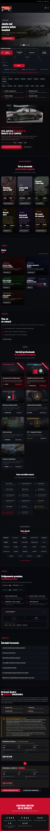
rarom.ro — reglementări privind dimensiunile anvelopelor (18, 735)
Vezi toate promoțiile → (44, 253)
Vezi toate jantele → (28, 146)
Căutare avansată (44, 53)
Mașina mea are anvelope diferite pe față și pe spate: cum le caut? (18, 677)
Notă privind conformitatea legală (16, 718)
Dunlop (32, 85)
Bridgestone (20, 85)
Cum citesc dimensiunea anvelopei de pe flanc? (14, 648)
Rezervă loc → (6, 287)
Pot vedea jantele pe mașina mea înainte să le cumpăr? (16, 672)
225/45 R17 (36, 78)
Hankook (42, 85)
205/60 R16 (23, 78)
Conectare (39, 1)
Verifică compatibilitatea (10, 790)
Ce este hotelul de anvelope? (10, 667)
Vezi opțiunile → (7, 302)
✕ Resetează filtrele (44, 69)
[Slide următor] (47, 43)
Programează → (31, 272)
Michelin (3, 85)
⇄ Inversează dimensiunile (31, 790)
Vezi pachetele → (7, 38)
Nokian (37, 85)
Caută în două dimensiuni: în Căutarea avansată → (27, 72)
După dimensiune (6, 53)
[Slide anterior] (2, 43)
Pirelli (15, 85)
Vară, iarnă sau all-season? (9, 653)
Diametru (35, 745)
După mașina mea (20, 53)
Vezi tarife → (19, 412)
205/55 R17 (29, 78)
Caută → (19, 65)
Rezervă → (30, 287)
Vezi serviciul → (18, 384)
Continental (9, 85)
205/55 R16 (17, 78)
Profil (19, 745)
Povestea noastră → (7, 339)
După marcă (32, 52)
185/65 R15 (4, 78)
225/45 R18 (42, 78)
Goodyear (27, 85)
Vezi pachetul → (7, 272)
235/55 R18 (4, 81)
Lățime (4, 745)
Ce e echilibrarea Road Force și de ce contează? (14, 662)
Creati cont (46, 1)
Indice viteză (30, 750)
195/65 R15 (10, 78)
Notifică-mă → (44, 438)
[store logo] (6, 8)
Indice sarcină (8, 750)
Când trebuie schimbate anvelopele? (11, 658)
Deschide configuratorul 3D (12, 146)
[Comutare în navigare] (2, 6)
